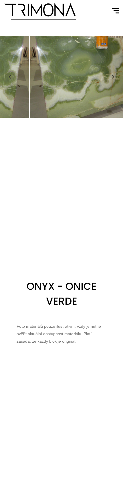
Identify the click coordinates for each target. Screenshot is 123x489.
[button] (10, 77)
